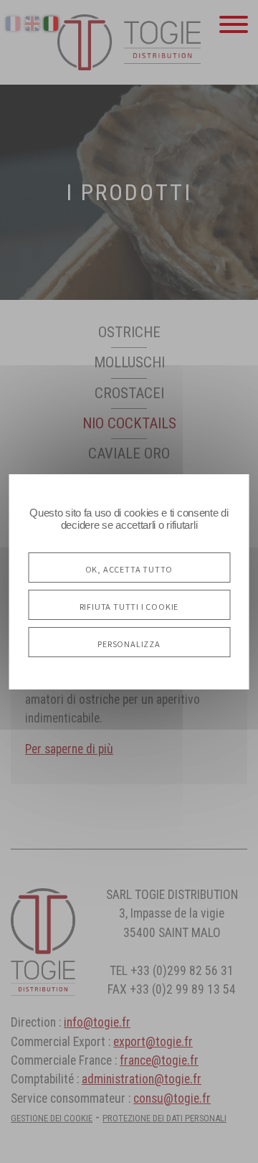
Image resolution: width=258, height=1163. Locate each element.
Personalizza (129, 642)
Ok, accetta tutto (129, 567)
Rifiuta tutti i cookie (129, 604)
